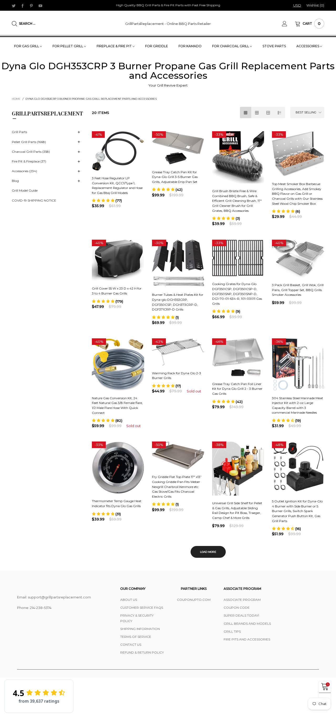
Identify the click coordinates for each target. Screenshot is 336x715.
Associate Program (242, 600)
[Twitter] (13, 5)
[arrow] (79, 132)
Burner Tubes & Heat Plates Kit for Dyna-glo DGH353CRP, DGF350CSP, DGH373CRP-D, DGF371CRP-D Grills (177, 302)
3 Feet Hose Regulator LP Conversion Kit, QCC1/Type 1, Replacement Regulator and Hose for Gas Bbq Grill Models (117, 185)
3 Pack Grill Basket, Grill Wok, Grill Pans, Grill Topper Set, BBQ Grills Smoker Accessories (298, 290)
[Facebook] (22, 5)
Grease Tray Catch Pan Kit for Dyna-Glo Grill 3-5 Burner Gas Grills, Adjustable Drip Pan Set (175, 177)
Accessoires (308, 46)
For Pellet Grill (68, 46)
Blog (15, 181)
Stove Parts (274, 46)
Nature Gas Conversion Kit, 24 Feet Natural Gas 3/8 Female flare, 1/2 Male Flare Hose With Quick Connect (117, 405)
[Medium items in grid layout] (245, 112)
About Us (128, 600)
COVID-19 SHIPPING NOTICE (34, 200)
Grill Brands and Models (247, 623)
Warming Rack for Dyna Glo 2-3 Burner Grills (176, 375)
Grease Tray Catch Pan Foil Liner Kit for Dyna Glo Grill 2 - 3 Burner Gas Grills (237, 389)
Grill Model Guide (25, 190)
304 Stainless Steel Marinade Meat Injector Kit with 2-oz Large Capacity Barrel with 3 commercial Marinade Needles (297, 405)
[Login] (288, 24)
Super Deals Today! (241, 615)
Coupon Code (237, 607)
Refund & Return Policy (142, 652)
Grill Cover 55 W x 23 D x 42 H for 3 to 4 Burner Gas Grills (116, 290)
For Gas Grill (27, 46)
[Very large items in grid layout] (268, 112)
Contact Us (130, 644)
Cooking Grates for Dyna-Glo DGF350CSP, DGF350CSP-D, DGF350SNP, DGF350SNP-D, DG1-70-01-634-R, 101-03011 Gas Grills (237, 293)
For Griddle (156, 46)
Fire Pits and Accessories (247, 639)
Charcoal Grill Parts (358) (31, 152)
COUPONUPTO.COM (194, 600)
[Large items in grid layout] (256, 112)
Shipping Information (140, 629)
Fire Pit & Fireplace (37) (29, 161)
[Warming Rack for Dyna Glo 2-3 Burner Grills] (178, 352)
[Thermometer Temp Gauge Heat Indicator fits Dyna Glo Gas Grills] (118, 467)
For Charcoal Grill (231, 46)
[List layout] (279, 112)
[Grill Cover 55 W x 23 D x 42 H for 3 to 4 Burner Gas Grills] (118, 260)
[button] (107, 200)
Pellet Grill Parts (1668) (29, 142)
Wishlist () (315, 5)
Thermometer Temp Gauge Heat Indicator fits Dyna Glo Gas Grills (116, 503)
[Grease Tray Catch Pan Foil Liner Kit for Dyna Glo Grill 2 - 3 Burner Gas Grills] (238, 357)
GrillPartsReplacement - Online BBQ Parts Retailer (168, 24)
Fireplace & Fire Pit (115, 46)
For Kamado (190, 46)
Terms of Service (135, 637)
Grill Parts (19, 132)
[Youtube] (40, 5)
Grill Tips (232, 631)
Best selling (306, 112)
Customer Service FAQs (141, 607)
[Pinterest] (31, 5)
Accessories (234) (24, 171)
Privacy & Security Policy (137, 618)
